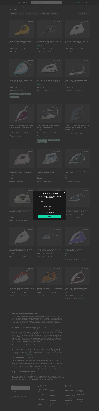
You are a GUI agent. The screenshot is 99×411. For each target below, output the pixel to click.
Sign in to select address (49, 212)
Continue (49, 216)
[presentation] (49, 201)
